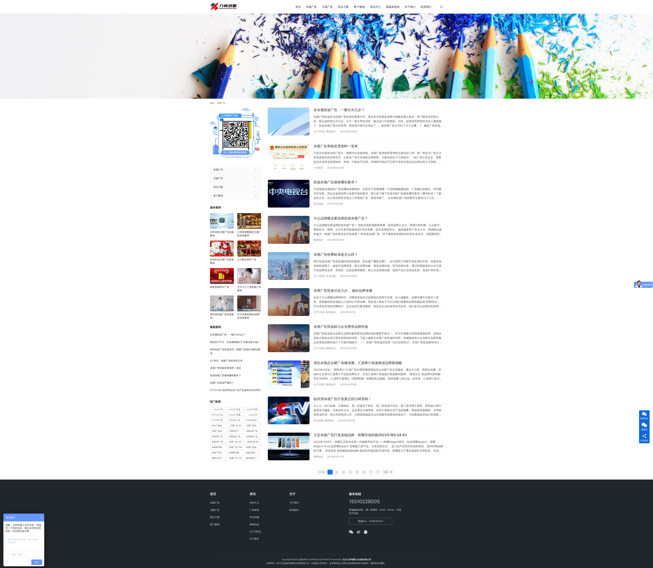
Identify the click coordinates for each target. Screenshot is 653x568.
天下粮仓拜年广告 (246, 259)
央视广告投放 (253, 447)
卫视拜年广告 (236, 431)
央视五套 (252, 441)
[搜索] (441, 7)
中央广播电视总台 (219, 425)
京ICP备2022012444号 (319, 559)
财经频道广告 (253, 458)
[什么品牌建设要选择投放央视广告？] (288, 230)
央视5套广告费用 (219, 441)
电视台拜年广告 (219, 458)
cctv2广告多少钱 (236, 409)
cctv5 (253, 415)
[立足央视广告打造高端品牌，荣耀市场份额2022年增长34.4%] (288, 446)
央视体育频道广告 (219, 447)
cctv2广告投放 (253, 409)
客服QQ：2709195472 (370, 521)
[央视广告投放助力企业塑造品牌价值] (288, 338)
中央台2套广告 (253, 420)
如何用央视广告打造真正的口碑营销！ (342, 399)
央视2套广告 (253, 431)
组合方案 (343, 7)
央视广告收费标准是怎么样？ (336, 254)
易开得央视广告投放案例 (222, 316)
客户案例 (359, 7)
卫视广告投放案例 (219, 431)
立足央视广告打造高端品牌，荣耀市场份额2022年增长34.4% (360, 435)
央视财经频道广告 (236, 452)
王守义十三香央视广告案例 (249, 288)
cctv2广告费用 (236, 415)
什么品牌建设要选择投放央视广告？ (341, 218)
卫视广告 (327, 7)
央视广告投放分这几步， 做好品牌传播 (343, 291)
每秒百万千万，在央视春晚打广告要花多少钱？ (235, 342)
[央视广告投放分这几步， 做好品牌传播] (288, 302)
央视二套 (235, 441)
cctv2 (218, 409)
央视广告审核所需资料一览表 (336, 146)
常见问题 (318, 203)
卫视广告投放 (253, 425)
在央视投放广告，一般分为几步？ (339, 110)
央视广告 (311, 7)
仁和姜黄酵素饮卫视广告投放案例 (249, 234)
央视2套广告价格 (219, 436)
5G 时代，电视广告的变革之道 (226, 360)
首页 (298, 7)
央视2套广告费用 (236, 436)
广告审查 (318, 167)
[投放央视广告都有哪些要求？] (288, 194)
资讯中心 (375, 7)
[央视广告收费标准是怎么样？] (288, 266)
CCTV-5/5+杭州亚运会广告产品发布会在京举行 (235, 390)
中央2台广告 (236, 420)
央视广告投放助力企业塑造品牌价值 (341, 327)
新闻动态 (331, 131)
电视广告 (235, 458)
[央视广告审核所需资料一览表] (288, 157)
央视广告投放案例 (219, 452)
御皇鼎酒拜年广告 (219, 286)
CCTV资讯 (319, 131)
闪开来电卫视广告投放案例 (222, 234)
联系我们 (426, 7)
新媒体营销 (392, 7)
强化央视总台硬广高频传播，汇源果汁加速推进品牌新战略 (358, 363)
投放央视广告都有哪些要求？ (336, 182)
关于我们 (410, 7)
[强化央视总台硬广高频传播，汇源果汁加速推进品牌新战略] (288, 374)
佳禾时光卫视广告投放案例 (222, 261)
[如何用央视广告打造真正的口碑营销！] (288, 410)
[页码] (391, 472)
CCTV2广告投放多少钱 (219, 415)
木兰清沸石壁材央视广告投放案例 (249, 316)
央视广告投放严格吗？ (222, 382)
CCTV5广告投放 (219, 420)
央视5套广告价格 (253, 436)
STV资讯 (254, 538)
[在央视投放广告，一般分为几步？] (288, 121)
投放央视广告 (253, 452)
